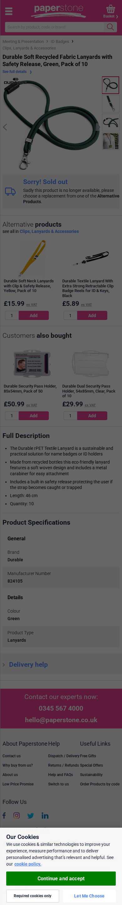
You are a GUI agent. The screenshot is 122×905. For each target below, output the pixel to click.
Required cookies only (33, 896)
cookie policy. (27, 863)
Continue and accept (61, 879)
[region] (61, 866)
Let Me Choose (89, 895)
